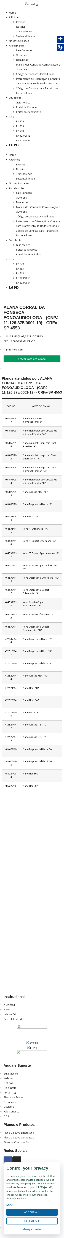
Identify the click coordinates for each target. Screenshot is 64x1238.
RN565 (20, 126)
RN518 (20, 130)
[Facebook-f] (8, 1160)
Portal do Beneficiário (28, 112)
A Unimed (14, 17)
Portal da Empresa (26, 107)
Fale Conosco (24, 50)
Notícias (20, 26)
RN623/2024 (23, 140)
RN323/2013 (23, 135)
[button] (32, 150)
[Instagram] (16, 1160)
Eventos (20, 22)
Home (12, 12)
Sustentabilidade (25, 36)
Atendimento (16, 45)
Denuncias (22, 59)
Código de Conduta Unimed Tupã (35, 74)
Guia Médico (23, 102)
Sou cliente (15, 97)
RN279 (20, 121)
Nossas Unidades (19, 41)
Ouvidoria (21, 55)
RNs (11, 116)
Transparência (24, 31)
